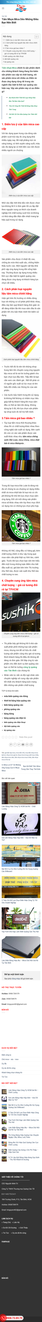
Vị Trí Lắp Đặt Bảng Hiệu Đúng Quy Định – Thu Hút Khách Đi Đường (23, 1158)
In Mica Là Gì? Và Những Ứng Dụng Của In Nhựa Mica (11, 768)
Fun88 (29, 1319)
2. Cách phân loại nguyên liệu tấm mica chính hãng (20, 44)
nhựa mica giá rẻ (11, 755)
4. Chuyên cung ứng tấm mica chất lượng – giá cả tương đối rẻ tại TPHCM (20, 52)
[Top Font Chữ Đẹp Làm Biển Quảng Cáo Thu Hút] (21, 918)
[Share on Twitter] (19, 745)
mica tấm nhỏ (20, 753)
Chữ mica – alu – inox (10, 1059)
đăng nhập (16, 979)
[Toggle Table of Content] (35, 37)
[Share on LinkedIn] (31, 745)
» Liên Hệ (15, 1222)
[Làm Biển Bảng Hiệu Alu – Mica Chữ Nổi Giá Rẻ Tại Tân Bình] (21, 947)
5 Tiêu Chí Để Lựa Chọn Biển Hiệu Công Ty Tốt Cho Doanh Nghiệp (23, 1114)
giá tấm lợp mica (10, 753)
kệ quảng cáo (9, 62)
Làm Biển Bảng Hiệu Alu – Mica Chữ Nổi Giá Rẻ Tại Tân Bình (23, 1129)
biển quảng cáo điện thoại (13, 56)
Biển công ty (6, 1055)
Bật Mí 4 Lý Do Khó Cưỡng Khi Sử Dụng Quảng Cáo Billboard (23, 1106)
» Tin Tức (5, 1233)
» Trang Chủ (6, 1222)
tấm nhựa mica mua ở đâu (23, 757)
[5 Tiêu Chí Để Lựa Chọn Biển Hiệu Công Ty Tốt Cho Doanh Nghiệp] (21, 887)
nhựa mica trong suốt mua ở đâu (28, 755)
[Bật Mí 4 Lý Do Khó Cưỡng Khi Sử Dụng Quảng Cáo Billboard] (21, 856)
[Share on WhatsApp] (11, 745)
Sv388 (24, 1319)
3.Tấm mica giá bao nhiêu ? (14, 48)
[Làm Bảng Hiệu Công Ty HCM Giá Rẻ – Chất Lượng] (21, 793)
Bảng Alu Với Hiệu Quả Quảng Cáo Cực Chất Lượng (23, 1143)
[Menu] (3, 8)
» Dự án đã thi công (18, 1233)
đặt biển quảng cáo (11, 59)
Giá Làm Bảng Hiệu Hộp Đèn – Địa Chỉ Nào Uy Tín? (23, 1099)
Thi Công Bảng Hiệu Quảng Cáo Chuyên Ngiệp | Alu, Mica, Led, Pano (23, 1136)
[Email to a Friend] (23, 745)
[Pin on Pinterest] (27, 745)
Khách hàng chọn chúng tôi (12, 1072)
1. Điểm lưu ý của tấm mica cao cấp (17, 40)
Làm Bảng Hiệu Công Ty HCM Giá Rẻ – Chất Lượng (23, 1091)
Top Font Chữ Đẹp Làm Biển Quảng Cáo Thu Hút (20, 932)
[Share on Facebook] (15, 745)
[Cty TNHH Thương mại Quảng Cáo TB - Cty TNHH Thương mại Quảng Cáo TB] (21, 8)
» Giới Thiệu (23, 1228)
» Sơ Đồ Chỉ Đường (9, 1228)
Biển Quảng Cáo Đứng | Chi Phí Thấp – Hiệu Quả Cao (23, 1151)
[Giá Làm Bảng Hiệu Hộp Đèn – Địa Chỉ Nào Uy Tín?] (21, 825)
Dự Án (4, 1064)
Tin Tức (4, 16)
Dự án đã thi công (8, 1068)
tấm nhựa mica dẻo (8, 757)
